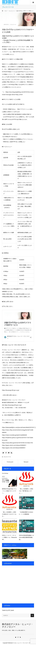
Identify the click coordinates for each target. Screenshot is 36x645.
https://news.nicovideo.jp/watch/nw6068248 (14, 435)
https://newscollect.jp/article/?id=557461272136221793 (17, 443)
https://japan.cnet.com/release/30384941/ (13, 448)
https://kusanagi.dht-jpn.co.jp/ (10, 390)
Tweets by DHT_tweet (8, 610)
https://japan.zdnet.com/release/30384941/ (14, 445)
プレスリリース (13, 24)
